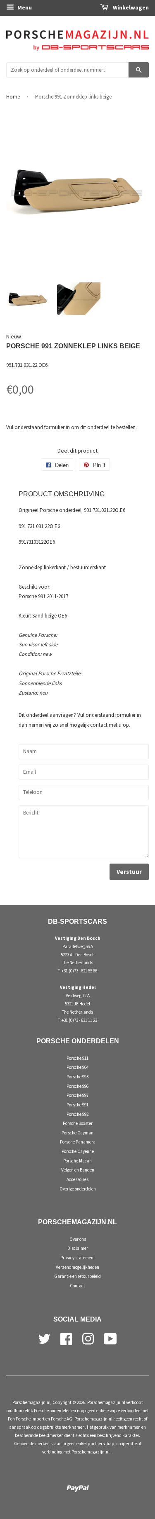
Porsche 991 (77, 1105)
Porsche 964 (77, 1067)
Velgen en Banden (77, 1170)
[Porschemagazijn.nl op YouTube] (110, 1338)
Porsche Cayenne (78, 1151)
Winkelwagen (130, 7)
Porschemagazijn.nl (31, 1402)
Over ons (77, 1239)
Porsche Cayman (77, 1133)
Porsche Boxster (78, 1123)
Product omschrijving (62, 494)
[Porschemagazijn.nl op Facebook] (66, 1338)
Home (13, 96)
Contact (77, 1286)
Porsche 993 (77, 1077)
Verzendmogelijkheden (77, 1267)
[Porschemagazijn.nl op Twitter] (44, 1338)
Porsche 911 (77, 1058)
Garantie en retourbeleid (77, 1276)
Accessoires (77, 1179)
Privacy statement (77, 1258)
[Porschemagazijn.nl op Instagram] (88, 1338)
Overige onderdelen (78, 1189)
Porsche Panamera (77, 1142)
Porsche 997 (77, 1095)
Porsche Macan (77, 1161)
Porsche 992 (77, 1114)
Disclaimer (77, 1248)
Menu (24, 7)
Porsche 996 (77, 1086)
